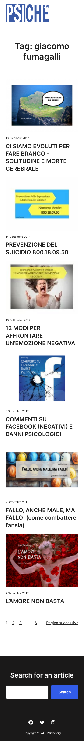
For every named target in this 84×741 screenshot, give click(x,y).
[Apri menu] (75, 13)
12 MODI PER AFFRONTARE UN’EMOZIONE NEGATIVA (40, 336)
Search (65, 692)
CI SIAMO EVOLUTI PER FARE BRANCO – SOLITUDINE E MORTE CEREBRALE (38, 157)
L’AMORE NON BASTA (35, 601)
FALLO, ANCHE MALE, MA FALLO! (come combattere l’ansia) (41, 518)
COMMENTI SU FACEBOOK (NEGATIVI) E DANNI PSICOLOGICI (39, 427)
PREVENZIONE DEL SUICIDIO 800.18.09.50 (37, 248)
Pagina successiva (62, 623)
